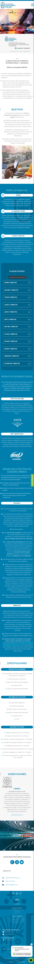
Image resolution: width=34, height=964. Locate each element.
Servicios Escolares (8, 949)
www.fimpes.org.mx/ (17, 815)
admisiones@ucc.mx (11, 884)
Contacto (17, 904)
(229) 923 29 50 (9, 940)
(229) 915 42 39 (10, 881)
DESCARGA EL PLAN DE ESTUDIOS (17, 277)
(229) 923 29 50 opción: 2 (12, 878)
